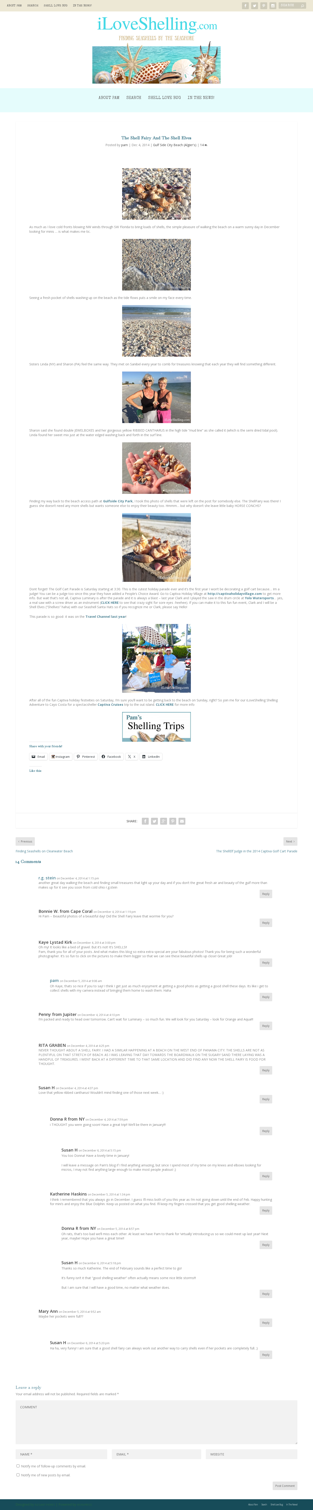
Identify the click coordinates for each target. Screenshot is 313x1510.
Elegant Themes (45, 1504)
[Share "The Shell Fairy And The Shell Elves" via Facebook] (145, 821)
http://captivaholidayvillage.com (235, 593)
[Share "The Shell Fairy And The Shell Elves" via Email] (182, 821)
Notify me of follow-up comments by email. (53, 1466)
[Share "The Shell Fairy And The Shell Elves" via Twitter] (154, 821)
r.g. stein (47, 878)
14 (202, 145)
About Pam (14, 5)
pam (124, 145)
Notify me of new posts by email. (45, 1475)
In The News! (82, 5)
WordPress (84, 1504)
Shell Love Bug (55, 5)
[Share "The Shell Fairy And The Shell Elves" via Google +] (163, 821)
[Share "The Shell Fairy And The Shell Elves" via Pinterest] (172, 821)
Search (32, 5)
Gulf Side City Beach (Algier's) (174, 145)
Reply (265, 894)
